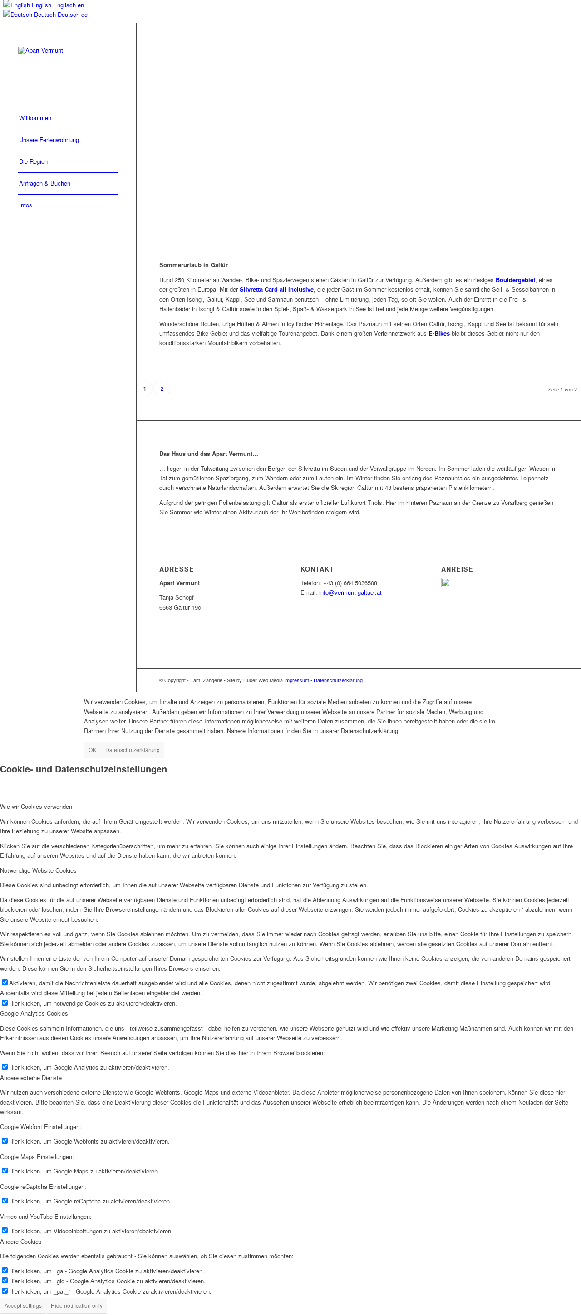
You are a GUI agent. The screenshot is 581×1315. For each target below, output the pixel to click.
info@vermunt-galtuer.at (350, 592)
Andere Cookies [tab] (21, 1241)
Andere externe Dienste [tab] (31, 1077)
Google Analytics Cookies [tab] (34, 1013)
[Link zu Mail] (68, 237)
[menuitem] (68, 118)
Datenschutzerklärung (338, 680)
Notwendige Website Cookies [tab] (38, 870)
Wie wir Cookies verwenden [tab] (36, 806)
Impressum (296, 680)
